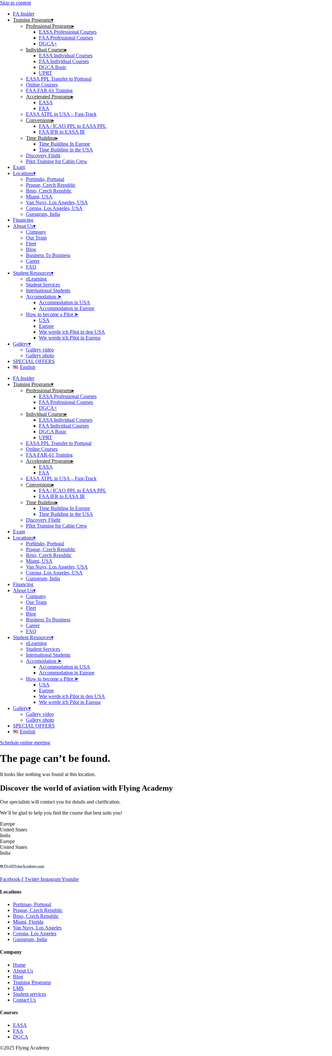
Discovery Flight (43, 155)
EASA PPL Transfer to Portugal (58, 79)
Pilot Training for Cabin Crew (56, 161)
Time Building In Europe (64, 144)
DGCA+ (48, 43)
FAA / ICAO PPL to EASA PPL (72, 126)
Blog (31, 249)
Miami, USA (39, 196)
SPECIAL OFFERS (34, 361)
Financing (23, 220)
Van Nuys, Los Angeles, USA (57, 202)
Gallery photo (40, 355)
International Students (48, 290)
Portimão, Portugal (45, 179)
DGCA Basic (52, 67)
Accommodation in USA (64, 302)
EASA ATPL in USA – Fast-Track (61, 114)
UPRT (45, 73)
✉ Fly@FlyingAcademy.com (22, 866)
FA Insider (23, 14)
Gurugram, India (43, 214)
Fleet (31, 243)
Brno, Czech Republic (49, 191)
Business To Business (48, 255)
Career (33, 261)
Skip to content (15, 3)
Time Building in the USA (66, 149)
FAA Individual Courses (64, 61)
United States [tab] (13, 829)
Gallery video (40, 349)
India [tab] (5, 835)
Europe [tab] (7, 824)
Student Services (43, 284)
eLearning (36, 279)
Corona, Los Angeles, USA (54, 208)
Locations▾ (24, 173)
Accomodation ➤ (44, 296)
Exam (19, 167)
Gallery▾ (22, 344)
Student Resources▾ (33, 273)
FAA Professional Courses (66, 37)
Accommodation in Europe (66, 308)
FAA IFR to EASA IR (62, 132)
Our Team (36, 237)
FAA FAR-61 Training (49, 90)
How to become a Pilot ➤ (52, 314)
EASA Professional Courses (68, 32)
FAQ (31, 267)
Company (36, 232)
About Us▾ (24, 226)
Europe (46, 326)
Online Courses (42, 84)
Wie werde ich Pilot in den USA (72, 332)
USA (44, 320)
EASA (46, 102)
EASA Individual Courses (65, 55)
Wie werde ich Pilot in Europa (70, 337)
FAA (44, 108)
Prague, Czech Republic (51, 185)
